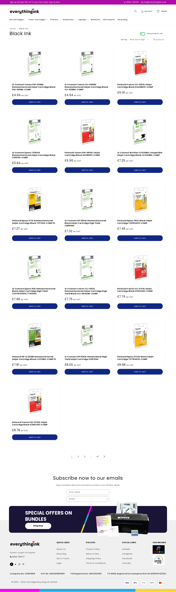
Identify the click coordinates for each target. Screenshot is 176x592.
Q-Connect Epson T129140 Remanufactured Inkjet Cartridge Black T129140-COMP (34, 155)
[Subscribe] (106, 499)
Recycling (122, 19)
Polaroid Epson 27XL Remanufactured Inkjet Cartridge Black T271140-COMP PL (33, 221)
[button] (17, 19)
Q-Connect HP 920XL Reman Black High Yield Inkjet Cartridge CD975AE (86, 358)
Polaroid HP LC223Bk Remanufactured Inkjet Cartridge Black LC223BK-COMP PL (34, 358)
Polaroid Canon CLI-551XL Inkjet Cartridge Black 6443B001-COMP (135, 85)
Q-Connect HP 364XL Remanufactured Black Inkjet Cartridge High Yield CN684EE (85, 223)
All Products (109, 19)
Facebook (127, 558)
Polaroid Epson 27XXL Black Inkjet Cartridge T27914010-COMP (135, 358)
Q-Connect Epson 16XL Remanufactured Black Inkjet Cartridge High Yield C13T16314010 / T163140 (33, 291)
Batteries (95, 19)
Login (59, 563)
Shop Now (38, 525)
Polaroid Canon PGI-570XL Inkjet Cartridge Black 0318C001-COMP (30, 423)
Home (13, 28)
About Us (61, 549)
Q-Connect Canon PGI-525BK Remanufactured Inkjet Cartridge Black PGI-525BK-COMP (34, 87)
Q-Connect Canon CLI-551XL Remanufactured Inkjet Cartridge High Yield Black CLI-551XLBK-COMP (86, 291)
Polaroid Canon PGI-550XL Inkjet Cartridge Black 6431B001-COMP (82, 154)
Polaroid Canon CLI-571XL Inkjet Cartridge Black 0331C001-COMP (135, 290)
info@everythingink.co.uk (154, 2)
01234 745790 (132, 2)
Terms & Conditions (96, 563)
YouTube (126, 563)
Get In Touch (63, 558)
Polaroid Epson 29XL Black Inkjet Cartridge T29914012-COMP (134, 221)
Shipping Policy (93, 558)
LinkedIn (126, 549)
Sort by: (124, 39)
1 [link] (71, 456)
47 (98, 456)
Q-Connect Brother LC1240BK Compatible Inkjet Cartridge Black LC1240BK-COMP (139, 154)
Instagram (127, 553)
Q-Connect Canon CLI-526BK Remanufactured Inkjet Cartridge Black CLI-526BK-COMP (86, 87)
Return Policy (92, 553)
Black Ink (23, 28)
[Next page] (104, 456)
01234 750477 (18, 557)
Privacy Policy (93, 549)
